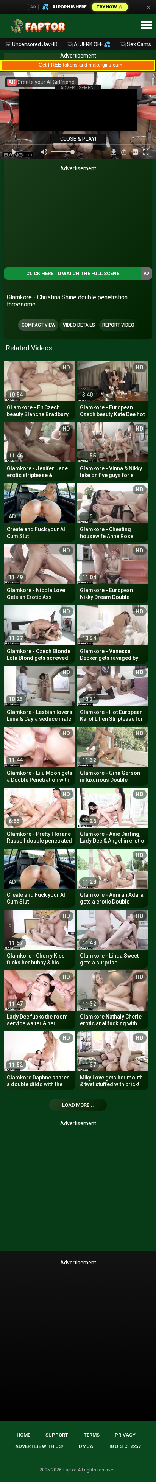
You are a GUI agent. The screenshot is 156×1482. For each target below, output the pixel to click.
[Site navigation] (146, 25)
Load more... (78, 1105)
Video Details (79, 325)
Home (23, 1435)
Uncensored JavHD (32, 44)
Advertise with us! (39, 1446)
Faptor (69, 1470)
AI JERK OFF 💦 (89, 44)
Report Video (118, 325)
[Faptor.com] (39, 26)
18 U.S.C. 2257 (124, 1446)
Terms (92, 1435)
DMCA (86, 1446)
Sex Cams (136, 44)
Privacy (125, 1435)
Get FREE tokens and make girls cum (80, 65)
